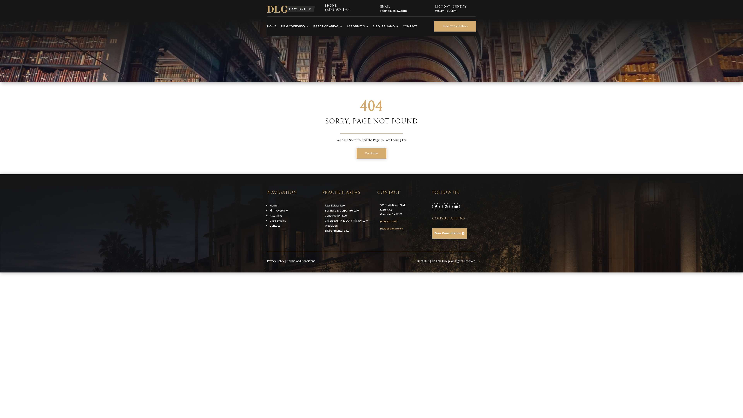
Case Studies (278, 220)
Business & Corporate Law (342, 210)
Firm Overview (293, 26)
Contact (410, 26)
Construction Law (336, 215)
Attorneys (356, 26)
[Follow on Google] (446, 206)
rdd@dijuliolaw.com (391, 228)
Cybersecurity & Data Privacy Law (346, 220)
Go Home (371, 153)
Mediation (331, 225)
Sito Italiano (384, 26)
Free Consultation (455, 26)
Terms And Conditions (301, 261)
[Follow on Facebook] (436, 206)
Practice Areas (326, 26)
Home (271, 26)
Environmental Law (337, 230)
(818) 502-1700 (338, 10)
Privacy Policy (275, 261)
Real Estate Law (335, 205)
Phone (331, 5)
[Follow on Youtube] (456, 206)
